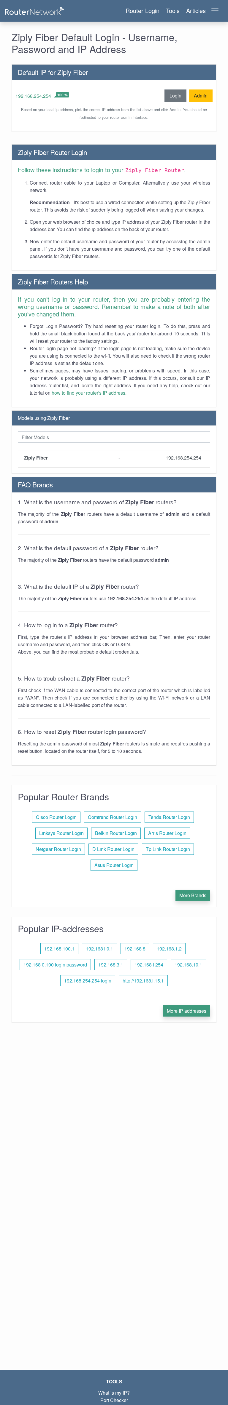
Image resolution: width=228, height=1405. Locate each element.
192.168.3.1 (110, 964)
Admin (201, 95)
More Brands (192, 895)
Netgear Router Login (58, 849)
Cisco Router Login (56, 817)
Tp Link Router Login (168, 849)
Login (175, 95)
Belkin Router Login (116, 833)
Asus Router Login (114, 865)
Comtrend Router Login (112, 817)
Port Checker (114, 1400)
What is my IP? (114, 1392)
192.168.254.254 (33, 95)
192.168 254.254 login (87, 980)
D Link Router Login (113, 849)
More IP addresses (186, 1010)
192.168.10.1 (188, 964)
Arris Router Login (167, 833)
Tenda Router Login (169, 817)
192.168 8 (134, 948)
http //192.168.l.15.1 (143, 980)
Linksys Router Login (61, 833)
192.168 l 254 (148, 964)
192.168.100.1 (59, 948)
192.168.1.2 (169, 948)
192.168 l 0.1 (99, 948)
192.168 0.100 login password (55, 964)
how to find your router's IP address (88, 392)
